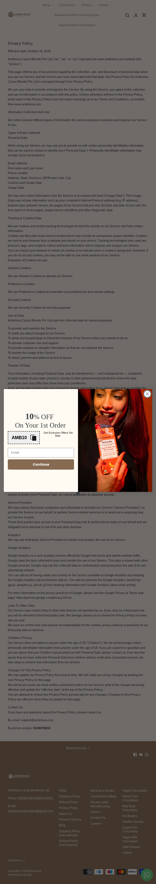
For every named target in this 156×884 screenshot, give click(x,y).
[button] (24, 437)
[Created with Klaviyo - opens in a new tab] (78, 493)
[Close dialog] (147, 394)
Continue (41, 464)
